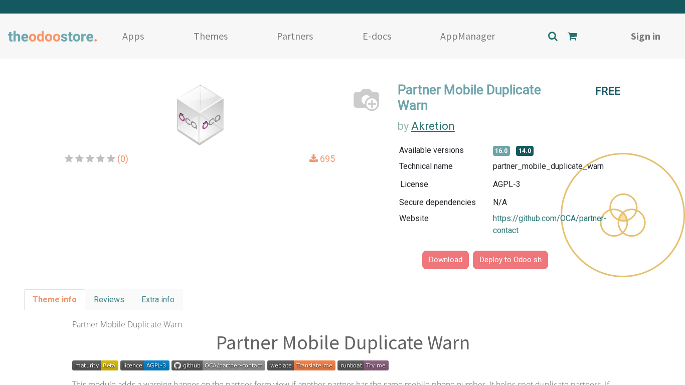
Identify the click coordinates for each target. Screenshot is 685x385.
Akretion (433, 126)
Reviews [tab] (109, 299)
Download (445, 259)
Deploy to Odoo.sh (510, 259)
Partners (295, 36)
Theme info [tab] (55, 299)
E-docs (377, 36)
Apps (133, 36)
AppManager (467, 36)
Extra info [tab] (158, 299)
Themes (211, 36)
